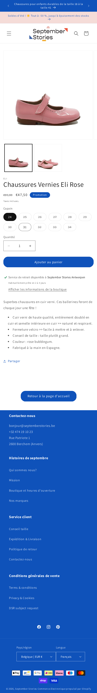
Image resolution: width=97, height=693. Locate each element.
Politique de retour (23, 549)
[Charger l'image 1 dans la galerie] (18, 158)
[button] (9, 33)
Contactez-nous (20, 559)
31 (25, 227)
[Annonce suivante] (89, 6)
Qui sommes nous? (23, 470)
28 (72, 218)
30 (12, 228)
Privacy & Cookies (21, 598)
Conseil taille (18, 529)
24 (10, 217)
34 (72, 228)
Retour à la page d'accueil (49, 396)
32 (42, 228)
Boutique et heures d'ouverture (32, 490)
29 (87, 218)
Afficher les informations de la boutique (37, 289)
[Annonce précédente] (8, 6)
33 (57, 228)
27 (57, 218)
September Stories (26, 688)
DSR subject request (23, 608)
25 (27, 218)
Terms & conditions (23, 588)
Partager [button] (14, 361)
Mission (14, 480)
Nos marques (18, 501)
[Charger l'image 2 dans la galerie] (48, 158)
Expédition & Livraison (25, 539)
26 (42, 218)
